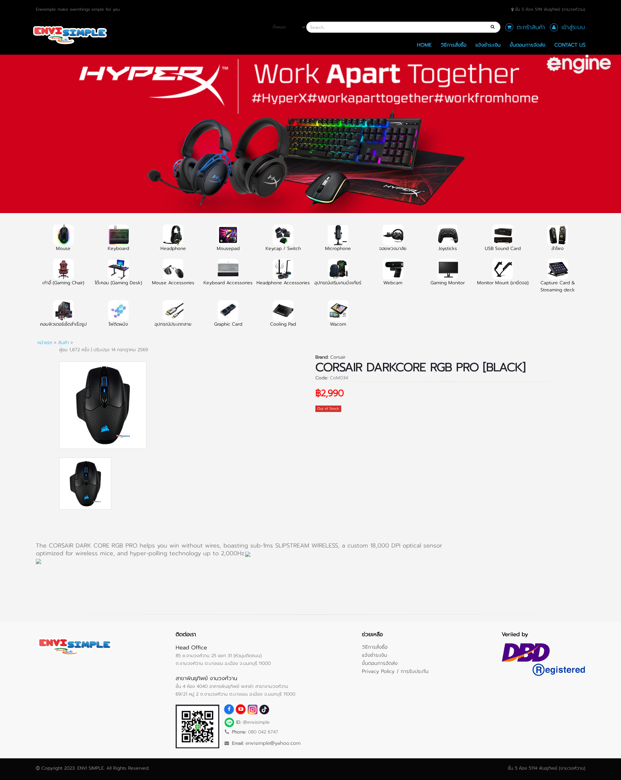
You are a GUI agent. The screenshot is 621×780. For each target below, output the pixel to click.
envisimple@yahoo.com (272, 743)
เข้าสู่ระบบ (573, 27)
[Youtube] (240, 709)
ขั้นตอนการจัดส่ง (527, 45)
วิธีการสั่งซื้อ (453, 45)
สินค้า (63, 342)
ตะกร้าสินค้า (531, 27)
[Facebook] (229, 709)
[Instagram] (252, 709)
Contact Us (570, 45)
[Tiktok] (264, 709)
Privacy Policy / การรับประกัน (395, 671)
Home (424, 45)
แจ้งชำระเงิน (488, 45)
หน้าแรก (45, 342)
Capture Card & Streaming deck (557, 286)
